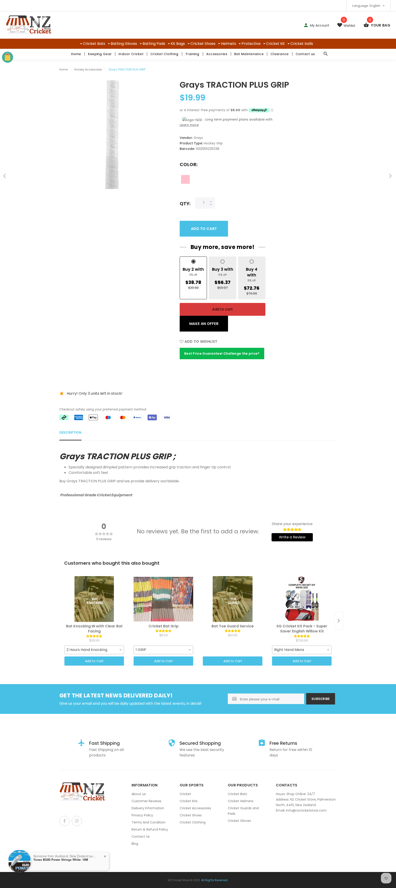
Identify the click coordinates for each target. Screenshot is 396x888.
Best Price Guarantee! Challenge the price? (222, 353)
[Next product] (338, 621)
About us (139, 794)
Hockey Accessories (88, 69)
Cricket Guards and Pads (243, 811)
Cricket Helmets (240, 801)
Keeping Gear (100, 54)
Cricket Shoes (202, 43)
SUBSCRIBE (320, 698)
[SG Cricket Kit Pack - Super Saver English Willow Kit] (302, 599)
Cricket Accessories (195, 808)
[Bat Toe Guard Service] (232, 599)
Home (76, 54)
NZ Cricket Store (178, 880)
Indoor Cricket (130, 54)
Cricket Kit (275, 43)
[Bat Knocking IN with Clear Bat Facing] (94, 599)
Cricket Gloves (239, 820)
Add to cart (222, 309)
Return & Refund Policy (150, 829)
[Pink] (185, 179)
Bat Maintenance (249, 54)
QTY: (185, 203)
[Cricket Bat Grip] (163, 599)
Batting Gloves (124, 43)
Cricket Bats (94, 43)
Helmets (228, 43)
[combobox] (94, 649)
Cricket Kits (189, 801)
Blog (135, 843)
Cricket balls (301, 43)
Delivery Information (148, 808)
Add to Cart (94, 661)
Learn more (189, 125)
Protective (251, 43)
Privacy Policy (142, 815)
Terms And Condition (148, 822)
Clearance (279, 54)
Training (192, 54)
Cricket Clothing (164, 54)
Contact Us (141, 836)
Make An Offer (203, 323)
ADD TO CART (204, 228)
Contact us (305, 54)
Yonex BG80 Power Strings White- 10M (60, 859)
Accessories (216, 54)
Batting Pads (154, 43)
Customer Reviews (146, 801)
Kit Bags (178, 43)
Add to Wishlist (200, 341)
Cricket (185, 794)
